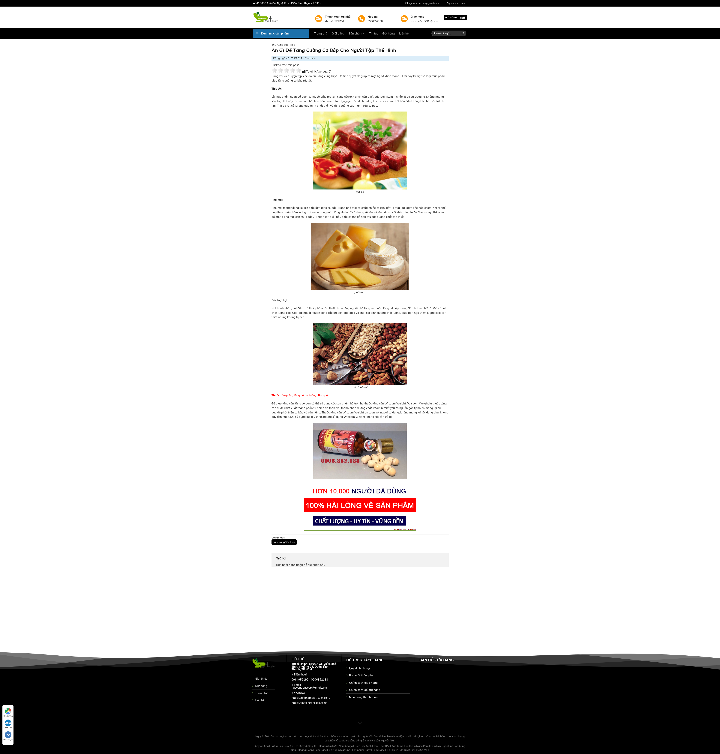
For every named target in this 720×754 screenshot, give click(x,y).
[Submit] (463, 33)
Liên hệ (404, 33)
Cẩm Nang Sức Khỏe (283, 45)
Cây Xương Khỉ (309, 745)
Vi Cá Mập (423, 749)
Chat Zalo (8, 727)
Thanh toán (262, 693)
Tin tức (373, 33)
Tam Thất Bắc (382, 745)
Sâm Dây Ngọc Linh (442, 745)
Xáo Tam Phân (400, 745)
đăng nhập (296, 565)
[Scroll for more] (360, 723)
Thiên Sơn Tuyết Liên (404, 749)
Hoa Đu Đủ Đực (328, 745)
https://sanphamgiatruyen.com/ (311, 697)
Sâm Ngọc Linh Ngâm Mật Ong (333, 749)
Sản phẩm (355, 33)
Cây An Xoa (262, 745)
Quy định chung (359, 668)
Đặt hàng (388, 33)
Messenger (8, 739)
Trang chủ (320, 33)
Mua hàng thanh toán (363, 697)
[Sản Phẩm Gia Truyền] (281, 17)
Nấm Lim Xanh (363, 745)
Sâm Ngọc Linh (382, 749)
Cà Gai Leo (277, 745)
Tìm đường (8, 716)
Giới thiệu (338, 33)
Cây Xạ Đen (292, 745)
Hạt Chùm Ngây (361, 749)
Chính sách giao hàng (363, 682)
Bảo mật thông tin (361, 675)
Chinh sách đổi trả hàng (364, 690)
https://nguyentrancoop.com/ (309, 703)
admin (311, 58)
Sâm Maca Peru (419, 745)
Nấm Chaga (346, 745)
